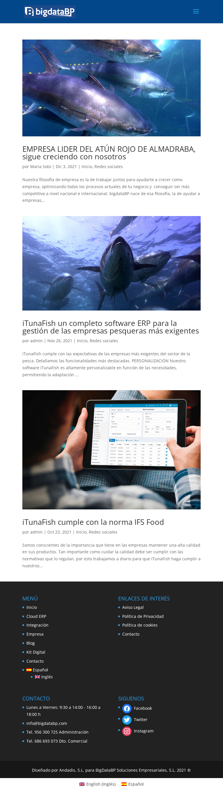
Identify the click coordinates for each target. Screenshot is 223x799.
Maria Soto (40, 166)
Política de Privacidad (143, 616)
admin (36, 340)
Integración (37, 625)
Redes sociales (108, 166)
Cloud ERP (36, 616)
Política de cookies (140, 625)
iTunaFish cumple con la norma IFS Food (93, 522)
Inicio (87, 166)
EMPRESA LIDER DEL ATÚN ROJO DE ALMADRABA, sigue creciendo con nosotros (109, 153)
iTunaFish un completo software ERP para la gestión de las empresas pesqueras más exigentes (110, 327)
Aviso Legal (133, 607)
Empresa (35, 634)
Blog (30, 643)
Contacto (35, 661)
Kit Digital (35, 652)
